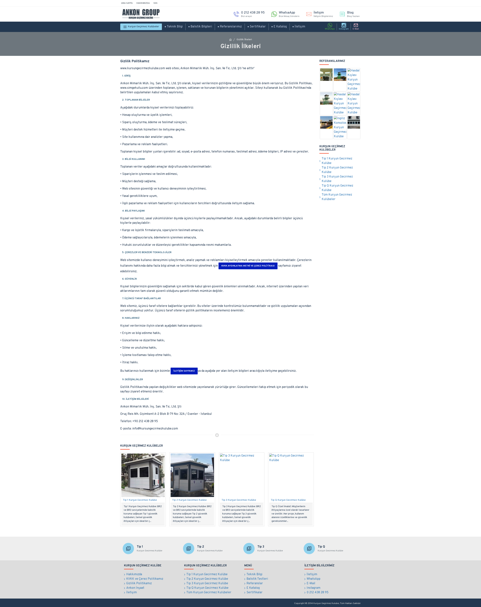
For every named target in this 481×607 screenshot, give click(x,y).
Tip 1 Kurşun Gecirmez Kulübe (140, 500)
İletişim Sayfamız (184, 371)
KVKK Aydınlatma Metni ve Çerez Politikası (248, 265)
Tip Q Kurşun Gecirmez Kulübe (288, 500)
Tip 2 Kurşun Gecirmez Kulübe (189, 500)
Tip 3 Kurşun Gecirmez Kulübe (239, 500)
